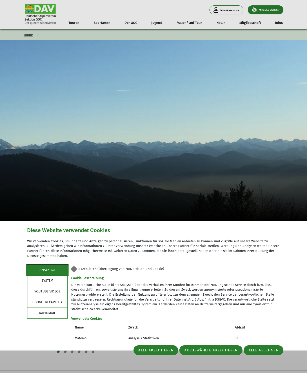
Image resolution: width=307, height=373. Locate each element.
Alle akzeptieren (156, 350)
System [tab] (47, 281)
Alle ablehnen (264, 350)
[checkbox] (175, 269)
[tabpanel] (175, 304)
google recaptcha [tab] (47, 302)
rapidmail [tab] (47, 313)
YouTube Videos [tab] (47, 291)
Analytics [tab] (47, 270)
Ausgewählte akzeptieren (211, 350)
